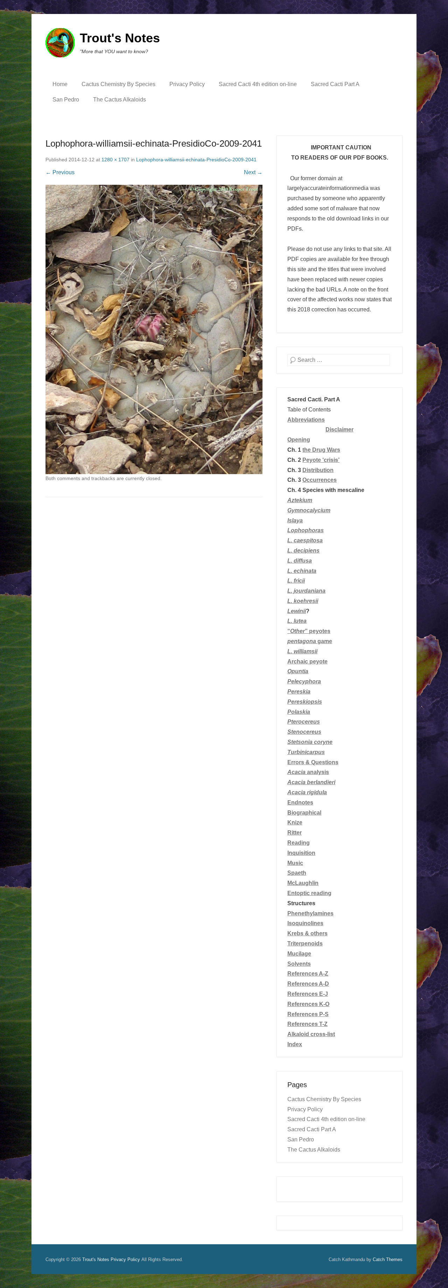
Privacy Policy (187, 84)
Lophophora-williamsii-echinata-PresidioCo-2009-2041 (196, 159)
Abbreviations (306, 420)
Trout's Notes (120, 38)
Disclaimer (340, 429)
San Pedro (65, 100)
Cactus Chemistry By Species (118, 84)
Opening (298, 440)
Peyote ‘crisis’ (321, 460)
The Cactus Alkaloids (119, 100)
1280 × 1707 (116, 159)
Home (60, 84)
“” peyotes (308, 631)
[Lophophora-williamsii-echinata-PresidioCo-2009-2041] (154, 329)
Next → (253, 172)
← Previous (60, 172)
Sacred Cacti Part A (335, 84)
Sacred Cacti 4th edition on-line (258, 84)
